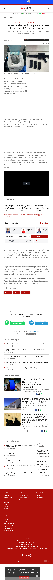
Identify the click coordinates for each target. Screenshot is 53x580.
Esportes (6, 502)
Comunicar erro (8, 528)
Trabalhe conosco (40, 500)
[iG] (28, 1)
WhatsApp (36, 215)
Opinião (6, 509)
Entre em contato (9, 523)
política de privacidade (17, 573)
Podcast (6, 506)
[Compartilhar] (22, 40)
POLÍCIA (7, 292)
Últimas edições (24, 498)
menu (4, 2)
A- (15, 40)
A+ (18, 40)
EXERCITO (25, 292)
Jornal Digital (13, 13)
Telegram (7, 216)
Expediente (38, 495)
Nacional (6, 495)
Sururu (21, 500)
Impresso (22, 492)
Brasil (5, 504)
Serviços (6, 516)
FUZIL (16, 292)
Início (5, 17)
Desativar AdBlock (9, 530)
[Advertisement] (26, 139)
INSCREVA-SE (17, 323)
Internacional (8, 498)
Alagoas (11, 17)
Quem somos (39, 498)
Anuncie (6, 521)
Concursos (7, 511)
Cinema (6, 519)
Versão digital (23, 495)
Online (6, 492)
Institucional (39, 492)
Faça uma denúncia (10, 526)
